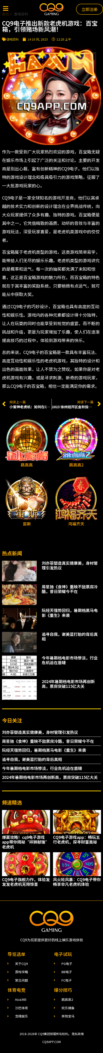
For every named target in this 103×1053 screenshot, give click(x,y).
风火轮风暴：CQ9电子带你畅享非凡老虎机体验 (77, 881)
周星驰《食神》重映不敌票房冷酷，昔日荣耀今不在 (70, 589)
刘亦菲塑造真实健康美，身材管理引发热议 (70, 565)
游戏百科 (13, 39)
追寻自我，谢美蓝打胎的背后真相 (70, 636)
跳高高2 (76, 465)
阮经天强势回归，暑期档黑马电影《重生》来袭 (70, 612)
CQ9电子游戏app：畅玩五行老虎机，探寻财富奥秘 (76, 839)
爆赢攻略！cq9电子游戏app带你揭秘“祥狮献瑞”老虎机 (25, 842)
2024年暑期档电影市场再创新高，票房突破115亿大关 (68, 683)
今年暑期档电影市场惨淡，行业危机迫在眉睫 (70, 660)
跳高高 (27, 465)
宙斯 (27, 524)
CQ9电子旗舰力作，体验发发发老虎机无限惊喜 (26, 881)
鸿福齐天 (76, 524)
